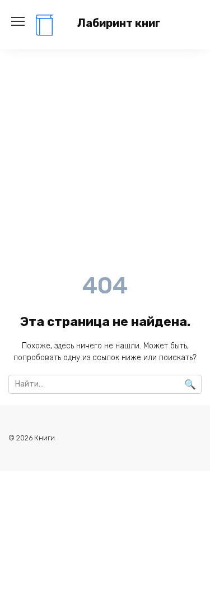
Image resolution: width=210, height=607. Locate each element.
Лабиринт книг (118, 23)
